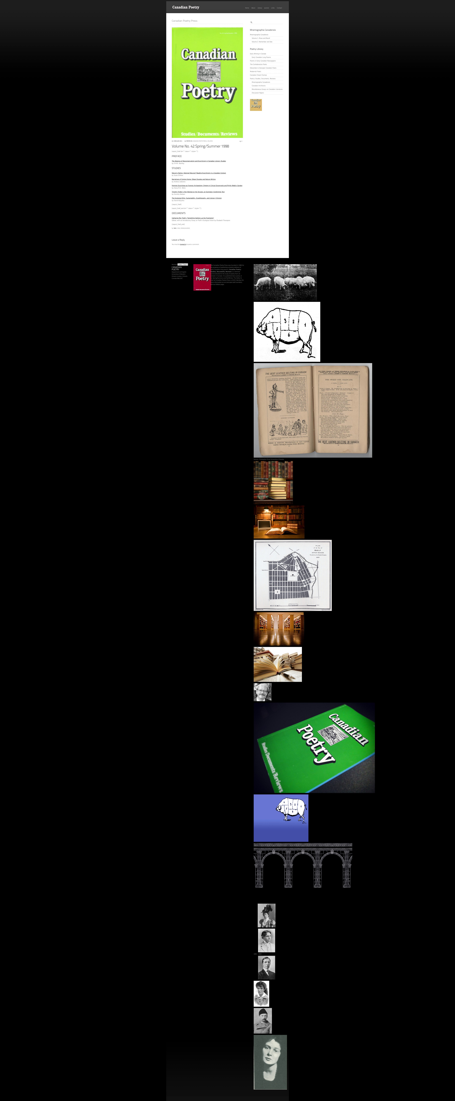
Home (247, 8)
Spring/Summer (185, 228)
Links (273, 8)
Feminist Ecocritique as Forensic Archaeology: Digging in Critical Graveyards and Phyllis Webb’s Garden (207, 185)
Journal (266, 8)
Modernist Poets (255, 71)
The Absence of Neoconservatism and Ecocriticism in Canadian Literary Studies (199, 161)
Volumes (210, 141)
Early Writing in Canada (258, 54)
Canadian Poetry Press (200, 141)
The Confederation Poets (258, 64)
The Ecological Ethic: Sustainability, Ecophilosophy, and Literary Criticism (197, 198)
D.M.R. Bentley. (236, 280)
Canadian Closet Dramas (258, 75)
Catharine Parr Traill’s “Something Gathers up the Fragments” (193, 218)
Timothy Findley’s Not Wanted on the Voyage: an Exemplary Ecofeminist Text (198, 192)
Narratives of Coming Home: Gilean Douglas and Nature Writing (194, 179)
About (253, 8)
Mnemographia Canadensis (259, 35)
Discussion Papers (258, 93)
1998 (178, 228)
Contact (279, 8)
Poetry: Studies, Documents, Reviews (262, 78)
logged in (183, 244)
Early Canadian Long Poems (261, 57)
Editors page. (220, 284)
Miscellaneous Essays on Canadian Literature (267, 89)
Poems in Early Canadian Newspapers (263, 61)
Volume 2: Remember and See (262, 42)
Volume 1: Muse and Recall (261, 38)
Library (260, 8)
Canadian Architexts (259, 86)
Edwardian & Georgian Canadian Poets (263, 68)
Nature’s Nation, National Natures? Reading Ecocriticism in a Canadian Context (199, 173)
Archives (174, 264)
